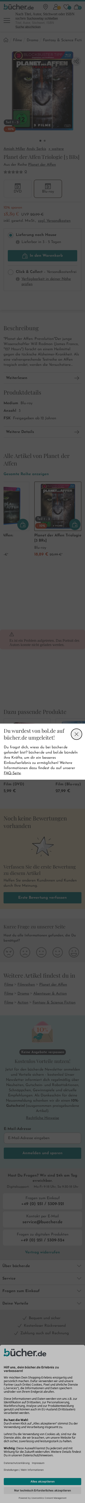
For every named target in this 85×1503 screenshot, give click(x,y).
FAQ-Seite (12, 773)
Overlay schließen (76, 734)
